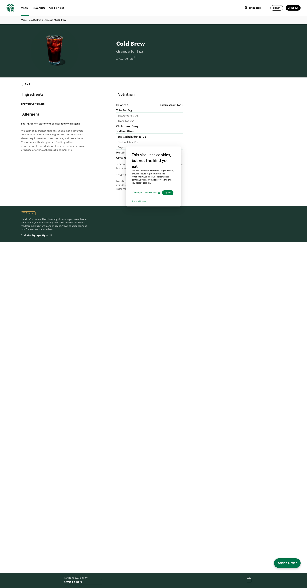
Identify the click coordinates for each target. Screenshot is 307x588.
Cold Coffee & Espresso (41, 20)
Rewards (39, 7)
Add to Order (287, 563)
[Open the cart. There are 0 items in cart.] (249, 580)
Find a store (255, 7)
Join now (293, 7)
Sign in (276, 7)
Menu (25, 7)
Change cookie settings (147, 192)
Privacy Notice (139, 202)
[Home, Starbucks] (10, 8)
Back (27, 84)
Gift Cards (57, 7)
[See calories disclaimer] (135, 56)
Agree (168, 193)
